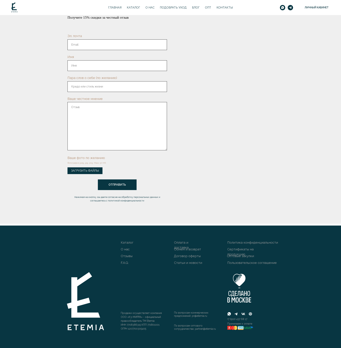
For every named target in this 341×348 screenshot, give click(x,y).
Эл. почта (74, 36)
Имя (70, 57)
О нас (150, 7)
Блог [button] (196, 7)
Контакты (224, 7)
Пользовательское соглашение (252, 263)
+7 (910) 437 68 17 (237, 319)
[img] (84, 303)
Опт (208, 7)
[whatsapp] (282, 7)
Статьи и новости (188, 263)
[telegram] (290, 7)
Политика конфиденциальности (252, 242)
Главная (114, 7)
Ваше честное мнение (85, 99)
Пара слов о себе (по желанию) (92, 78)
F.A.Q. (125, 263)
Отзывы (126, 256)
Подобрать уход (173, 7)
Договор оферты (187, 256)
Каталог (133, 7)
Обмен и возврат (187, 249)
